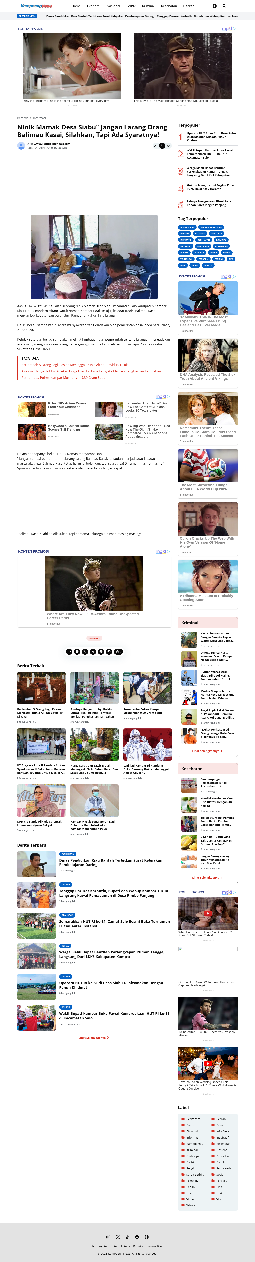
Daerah (188, 6)
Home (76, 6)
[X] (85, 652)
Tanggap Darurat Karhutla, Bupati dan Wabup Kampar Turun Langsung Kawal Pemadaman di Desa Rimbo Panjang (113, 893)
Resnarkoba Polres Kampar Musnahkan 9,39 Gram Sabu (63, 377)
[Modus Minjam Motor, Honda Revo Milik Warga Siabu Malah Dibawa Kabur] (189, 697)
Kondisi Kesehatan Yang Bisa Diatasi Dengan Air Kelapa (217, 802)
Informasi (94, 638)
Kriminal (148, 6)
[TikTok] (127, 1237)
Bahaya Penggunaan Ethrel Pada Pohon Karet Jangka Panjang (209, 203)
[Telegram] (93, 652)
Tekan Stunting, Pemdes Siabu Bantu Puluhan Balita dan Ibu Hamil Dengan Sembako (217, 821)
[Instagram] (108, 1237)
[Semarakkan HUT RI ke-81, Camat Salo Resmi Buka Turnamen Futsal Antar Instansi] (36, 926)
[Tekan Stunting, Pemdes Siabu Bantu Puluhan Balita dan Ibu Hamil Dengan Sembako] (189, 824)
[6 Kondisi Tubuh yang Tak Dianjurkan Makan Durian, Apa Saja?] (189, 843)
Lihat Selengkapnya (92, 1038)
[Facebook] (77, 652)
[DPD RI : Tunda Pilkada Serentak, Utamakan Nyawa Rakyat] (41, 800)
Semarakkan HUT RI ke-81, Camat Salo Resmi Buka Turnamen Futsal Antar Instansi (114, 923)
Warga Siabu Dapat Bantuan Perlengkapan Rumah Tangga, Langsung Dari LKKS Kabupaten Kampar (111, 954)
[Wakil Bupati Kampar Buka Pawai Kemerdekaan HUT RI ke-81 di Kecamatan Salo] (36, 1018)
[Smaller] (156, 146)
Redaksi (138, 1246)
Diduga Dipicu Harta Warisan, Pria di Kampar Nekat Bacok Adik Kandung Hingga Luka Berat (217, 656)
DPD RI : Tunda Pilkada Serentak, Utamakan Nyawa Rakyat (39, 823)
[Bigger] (168, 146)
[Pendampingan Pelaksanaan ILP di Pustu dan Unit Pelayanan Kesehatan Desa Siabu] (189, 785)
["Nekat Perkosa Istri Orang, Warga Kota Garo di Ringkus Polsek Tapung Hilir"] (189, 736)
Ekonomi (93, 6)
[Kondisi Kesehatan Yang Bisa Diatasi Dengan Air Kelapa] (189, 805)
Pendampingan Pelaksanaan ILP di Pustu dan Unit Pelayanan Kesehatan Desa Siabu (215, 783)
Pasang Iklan (155, 1246)
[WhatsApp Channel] (147, 1237)
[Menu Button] (234, 6)
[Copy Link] (69, 652)
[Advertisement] (94, 184)
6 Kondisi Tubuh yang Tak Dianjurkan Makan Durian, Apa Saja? (216, 840)
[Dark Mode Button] (215, 6)
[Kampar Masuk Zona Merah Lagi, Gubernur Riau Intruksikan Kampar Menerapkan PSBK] (94, 800)
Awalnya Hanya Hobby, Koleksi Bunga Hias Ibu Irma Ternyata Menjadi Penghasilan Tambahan (91, 371)
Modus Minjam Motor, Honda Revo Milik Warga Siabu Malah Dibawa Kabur (217, 694)
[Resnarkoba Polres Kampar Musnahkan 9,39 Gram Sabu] (147, 688)
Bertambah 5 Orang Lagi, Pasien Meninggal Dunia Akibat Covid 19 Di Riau (75, 365)
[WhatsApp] (109, 652)
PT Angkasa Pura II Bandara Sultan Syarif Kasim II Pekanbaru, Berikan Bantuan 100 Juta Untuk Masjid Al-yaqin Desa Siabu (41, 769)
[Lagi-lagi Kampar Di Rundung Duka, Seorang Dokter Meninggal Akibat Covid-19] (147, 744)
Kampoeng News (119, 1253)
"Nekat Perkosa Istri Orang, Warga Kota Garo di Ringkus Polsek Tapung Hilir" (217, 733)
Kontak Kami (121, 1246)
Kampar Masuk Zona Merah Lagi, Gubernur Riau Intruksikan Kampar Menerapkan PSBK (92, 825)
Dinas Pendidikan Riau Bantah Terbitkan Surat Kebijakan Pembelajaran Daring (77, 16)
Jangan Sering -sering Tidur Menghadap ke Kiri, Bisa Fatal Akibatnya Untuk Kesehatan (215, 859)
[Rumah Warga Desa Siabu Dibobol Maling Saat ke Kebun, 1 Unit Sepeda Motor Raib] (189, 678)
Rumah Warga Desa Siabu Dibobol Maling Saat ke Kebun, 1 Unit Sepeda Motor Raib (215, 675)
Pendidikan (68, 853)
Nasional (113, 6)
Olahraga (67, 915)
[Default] (162, 146)
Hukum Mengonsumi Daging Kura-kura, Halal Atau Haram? (210, 187)
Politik (131, 6)
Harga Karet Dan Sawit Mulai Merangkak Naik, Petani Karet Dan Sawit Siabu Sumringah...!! (94, 769)
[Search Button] (224, 6)
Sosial (65, 945)
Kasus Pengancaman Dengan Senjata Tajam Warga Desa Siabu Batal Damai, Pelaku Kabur (217, 637)
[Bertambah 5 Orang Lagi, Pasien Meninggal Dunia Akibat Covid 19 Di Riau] (41, 688)
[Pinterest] (101, 652)
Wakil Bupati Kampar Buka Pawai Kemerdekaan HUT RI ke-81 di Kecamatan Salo (114, 1015)
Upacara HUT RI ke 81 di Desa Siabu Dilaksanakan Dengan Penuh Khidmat (111, 985)
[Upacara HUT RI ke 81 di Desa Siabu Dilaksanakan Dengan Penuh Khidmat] (36, 987)
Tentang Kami (101, 1246)
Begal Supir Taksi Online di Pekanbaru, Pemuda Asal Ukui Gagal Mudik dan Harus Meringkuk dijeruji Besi (217, 714)
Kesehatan (169, 6)
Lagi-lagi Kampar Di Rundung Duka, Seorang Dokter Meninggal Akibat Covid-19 (146, 769)
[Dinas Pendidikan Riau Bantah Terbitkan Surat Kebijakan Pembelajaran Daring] (36, 864)
